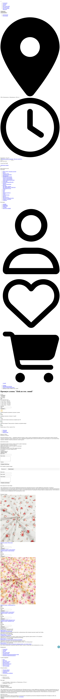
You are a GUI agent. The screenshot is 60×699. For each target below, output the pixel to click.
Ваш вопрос (2, 476)
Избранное (5, 672)
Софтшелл (5, 200)
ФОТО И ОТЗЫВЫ (7, 208)
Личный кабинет (3, 667)
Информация (3, 647)
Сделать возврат (6, 670)
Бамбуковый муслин (7, 188)
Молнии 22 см (6, 197)
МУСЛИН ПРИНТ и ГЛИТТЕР (9, 187)
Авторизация (5, 14)
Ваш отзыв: (2, 455)
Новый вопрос (10, 469)
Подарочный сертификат (8, 673)
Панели (4, 195)
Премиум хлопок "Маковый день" (7, 621)
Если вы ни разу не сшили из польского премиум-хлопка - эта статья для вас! (15, 643)
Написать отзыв (4, 452)
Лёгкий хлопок (6, 173)
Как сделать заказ (6, 6)
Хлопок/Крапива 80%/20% (8, 182)
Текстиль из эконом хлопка (8, 198)
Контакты (5, 660)
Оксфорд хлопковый (7, 199)
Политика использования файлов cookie (11, 654)
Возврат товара (6, 662)
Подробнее (21, 696)
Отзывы (5, 431)
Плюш (4, 193)
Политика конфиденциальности (9, 655)
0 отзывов (3, 396)
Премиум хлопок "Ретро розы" (6, 542)
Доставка (5, 4)
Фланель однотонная (7, 184)
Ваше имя (2, 472)
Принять (2, 697)
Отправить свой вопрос (5, 482)
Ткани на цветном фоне (7, 178)
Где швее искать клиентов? (5, 635)
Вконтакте (5, 9)
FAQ (4, 659)
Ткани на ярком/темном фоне (9, 180)
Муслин (4, 185)
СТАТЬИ (4, 207)
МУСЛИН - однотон (7, 186)
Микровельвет (6, 175)
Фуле (4, 190)
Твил (4, 191)
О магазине (5, 2)
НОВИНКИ (5, 205)
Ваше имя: (2, 453)
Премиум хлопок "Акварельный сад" (7, 605)
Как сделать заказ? (6, 661)
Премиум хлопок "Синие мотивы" (7, 550)
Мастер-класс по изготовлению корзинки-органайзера (11, 639)
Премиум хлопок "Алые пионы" (7, 613)
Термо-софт (5, 181)
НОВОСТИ (5, 206)
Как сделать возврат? (7, 663)
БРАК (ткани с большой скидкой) (9, 171)
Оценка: (2, 461)
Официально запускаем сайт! (6, 631)
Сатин (4, 189)
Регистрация (5, 15)
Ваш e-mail (2, 474)
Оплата (4, 5)
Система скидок (6, 7)
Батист (4, 172)
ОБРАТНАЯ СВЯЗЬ (4, 165)
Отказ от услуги (6, 664)
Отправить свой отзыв (5, 464)
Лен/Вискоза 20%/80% (7, 174)
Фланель (4, 183)
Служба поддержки (4, 657)
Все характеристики (4, 399)
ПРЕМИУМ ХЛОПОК (7, 176)
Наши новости (3, 630)
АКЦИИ (4, 204)
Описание (5, 430)
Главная (4, 385)
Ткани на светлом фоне (7, 177)
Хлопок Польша (6, 194)
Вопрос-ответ (5, 432)
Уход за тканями (6, 8)
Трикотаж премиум (6, 192)
